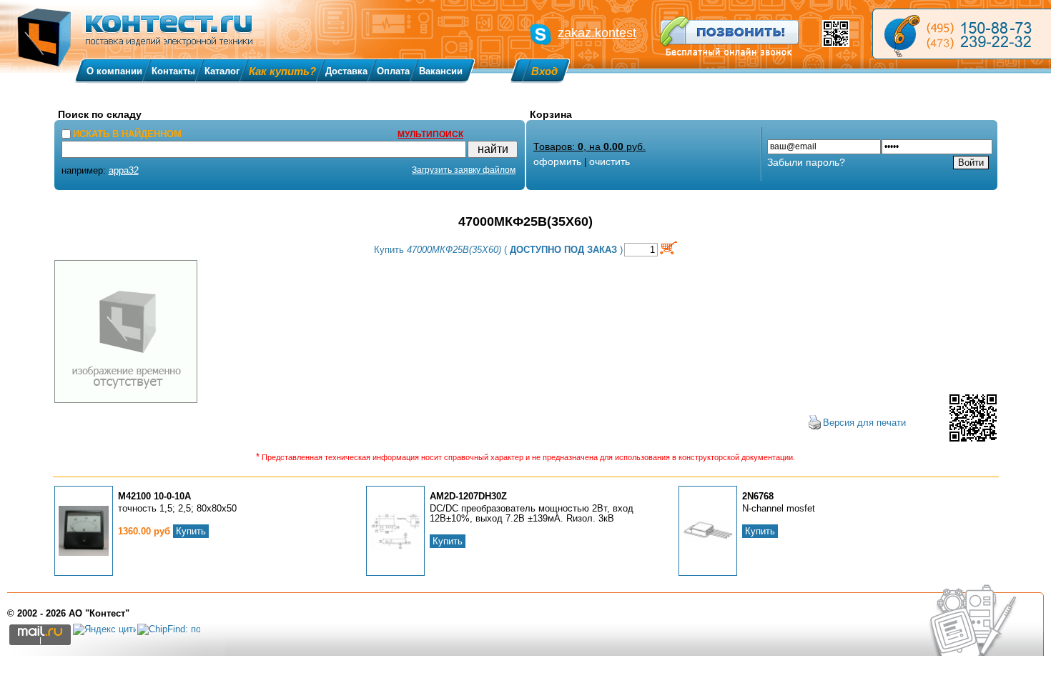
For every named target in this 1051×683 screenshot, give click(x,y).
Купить (191, 531)
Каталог (222, 71)
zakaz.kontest (597, 33)
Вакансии (441, 71)
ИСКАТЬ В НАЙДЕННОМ (127, 134)
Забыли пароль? (806, 162)
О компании (114, 71)
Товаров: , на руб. (589, 146)
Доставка (346, 71)
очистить (609, 161)
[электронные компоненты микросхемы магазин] (961, 34)
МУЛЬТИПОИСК (430, 134)
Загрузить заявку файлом (463, 170)
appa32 (124, 170)
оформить (557, 161)
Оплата (393, 71)
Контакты (173, 71)
